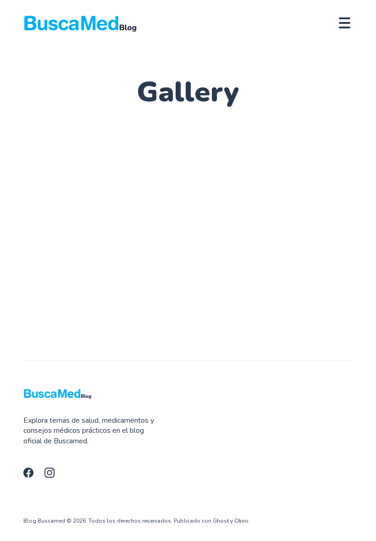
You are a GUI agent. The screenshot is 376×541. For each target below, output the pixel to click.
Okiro (241, 520)
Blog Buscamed (44, 520)
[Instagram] (52, 475)
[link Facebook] (31, 475)
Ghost (221, 520)
